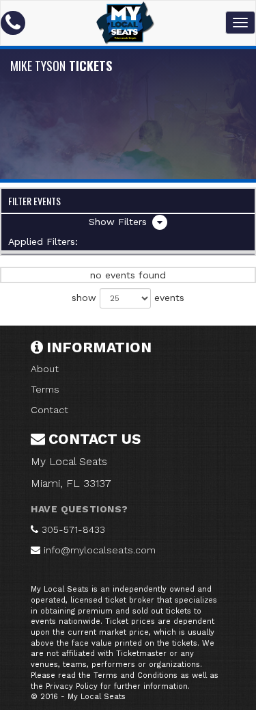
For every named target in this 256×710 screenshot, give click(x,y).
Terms (45, 389)
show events (128, 297)
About (45, 368)
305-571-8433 (73, 529)
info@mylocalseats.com (100, 549)
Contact (49, 409)
